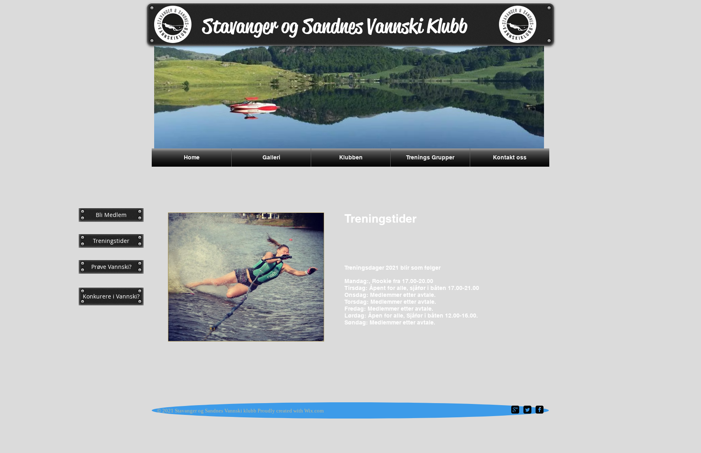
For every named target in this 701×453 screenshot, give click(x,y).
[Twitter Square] (527, 410)
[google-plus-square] (515, 410)
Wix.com (314, 411)
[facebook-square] (539, 410)
